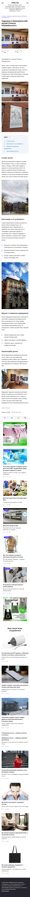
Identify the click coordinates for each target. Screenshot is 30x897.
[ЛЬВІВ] (15, 522)
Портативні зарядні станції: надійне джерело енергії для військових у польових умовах (13, 719)
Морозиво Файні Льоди (10, 525)
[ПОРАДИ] (15, 463)
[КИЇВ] (15, 495)
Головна (4, 16)
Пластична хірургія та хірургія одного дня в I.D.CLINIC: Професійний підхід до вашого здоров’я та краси (15, 468)
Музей (8, 408)
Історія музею (10, 141)
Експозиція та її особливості (14, 143)
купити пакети (5, 891)
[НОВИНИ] (15, 581)
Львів (5, 45)
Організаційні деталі (12, 151)
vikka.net (15, 3)
